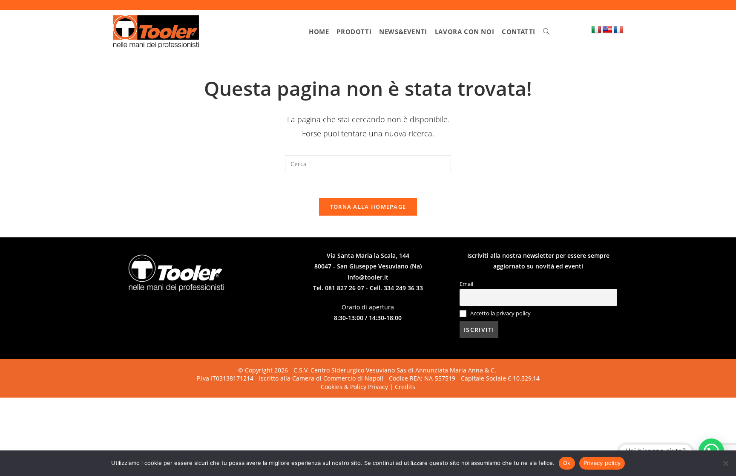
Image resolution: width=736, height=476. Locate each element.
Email (466, 284)
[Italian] (596, 30)
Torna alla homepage (368, 207)
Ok (567, 462)
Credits (405, 387)
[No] (725, 463)
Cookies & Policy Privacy (355, 387)
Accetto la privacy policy (500, 313)
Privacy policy (602, 462)
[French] (618, 30)
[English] (607, 30)
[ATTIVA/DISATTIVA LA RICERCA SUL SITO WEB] (546, 31)
